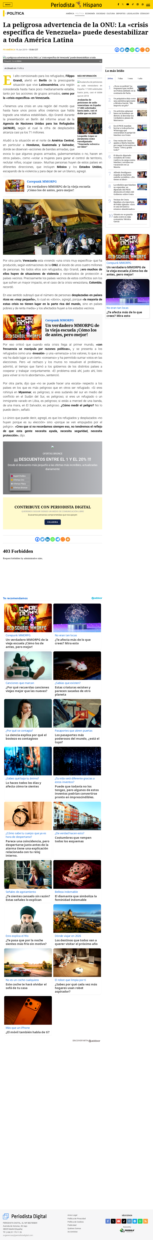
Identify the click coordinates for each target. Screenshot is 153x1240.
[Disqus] (52, 1087)
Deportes (121, 13)
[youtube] (118, 1221)
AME (148, 4)
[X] (123, 4)
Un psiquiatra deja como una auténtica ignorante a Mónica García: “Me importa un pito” (125, 102)
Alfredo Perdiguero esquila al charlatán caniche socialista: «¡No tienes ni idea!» (124, 176)
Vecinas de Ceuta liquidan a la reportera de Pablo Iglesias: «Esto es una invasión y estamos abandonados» (124, 204)
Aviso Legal (72, 1215)
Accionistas (73, 1232)
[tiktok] (124, 1221)
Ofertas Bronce (20, 487)
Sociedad (100, 13)
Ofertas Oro (18, 480)
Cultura (111, 13)
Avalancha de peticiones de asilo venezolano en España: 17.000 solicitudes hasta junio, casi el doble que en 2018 (89, 106)
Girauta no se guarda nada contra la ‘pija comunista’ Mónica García (123, 218)
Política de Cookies (76, 1222)
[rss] (145, 1221)
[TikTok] (133, 4)
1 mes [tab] (130, 78)
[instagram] (129, 1221)
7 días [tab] (120, 78)
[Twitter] (122, 50)
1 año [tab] (140, 78)
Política (15, 13)
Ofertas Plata (19, 484)
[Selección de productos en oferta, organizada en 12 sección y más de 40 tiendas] (52, 447)
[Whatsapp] (132, 50)
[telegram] (134, 1221)
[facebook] (107, 1221)
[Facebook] (118, 4)
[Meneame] (142, 50)
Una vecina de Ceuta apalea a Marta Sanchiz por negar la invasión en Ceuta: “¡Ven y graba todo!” (125, 145)
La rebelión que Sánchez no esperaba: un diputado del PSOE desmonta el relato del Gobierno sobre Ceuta (125, 189)
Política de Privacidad (77, 1218)
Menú (8, 5)
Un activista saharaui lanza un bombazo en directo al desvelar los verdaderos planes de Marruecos (124, 116)
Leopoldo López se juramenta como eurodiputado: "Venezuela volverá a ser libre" (88, 141)
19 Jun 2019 (21, 49)
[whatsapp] (143, 4)
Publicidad (72, 1225)
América (70, 13)
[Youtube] (128, 4)
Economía (90, 13)
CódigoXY (144, 13)
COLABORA (52, 522)
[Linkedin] (127, 50)
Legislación (133, 13)
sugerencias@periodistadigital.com (18, 1235)
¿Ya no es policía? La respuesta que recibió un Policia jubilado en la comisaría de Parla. (124, 89)
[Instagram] (138, 4)
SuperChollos (19, 476)
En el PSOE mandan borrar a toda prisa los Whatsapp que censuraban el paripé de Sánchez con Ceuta (124, 130)
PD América (9, 49)
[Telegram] (137, 50)
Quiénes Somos (74, 1228)
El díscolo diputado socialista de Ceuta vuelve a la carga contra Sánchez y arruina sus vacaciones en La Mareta (124, 161)
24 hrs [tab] (110, 78)
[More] (147, 50)
